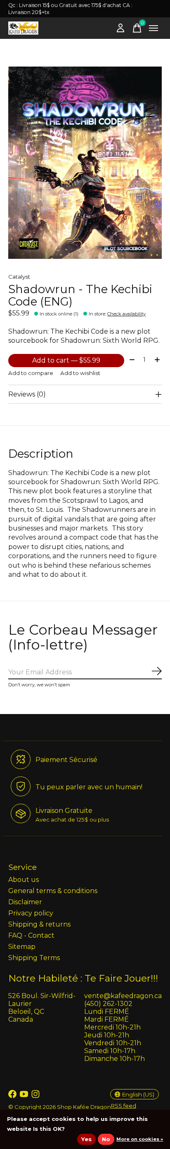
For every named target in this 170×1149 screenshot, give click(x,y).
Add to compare (30, 373)
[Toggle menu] (153, 28)
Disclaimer (25, 902)
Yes (86, 1139)
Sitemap (21, 947)
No (106, 1139)
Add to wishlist (80, 373)
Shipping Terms (34, 958)
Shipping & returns (39, 924)
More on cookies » (139, 1139)
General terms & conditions (52, 891)
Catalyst (19, 276)
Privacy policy (30, 913)
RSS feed (123, 1105)
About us (23, 880)
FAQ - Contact (31, 935)
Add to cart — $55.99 (66, 360)
